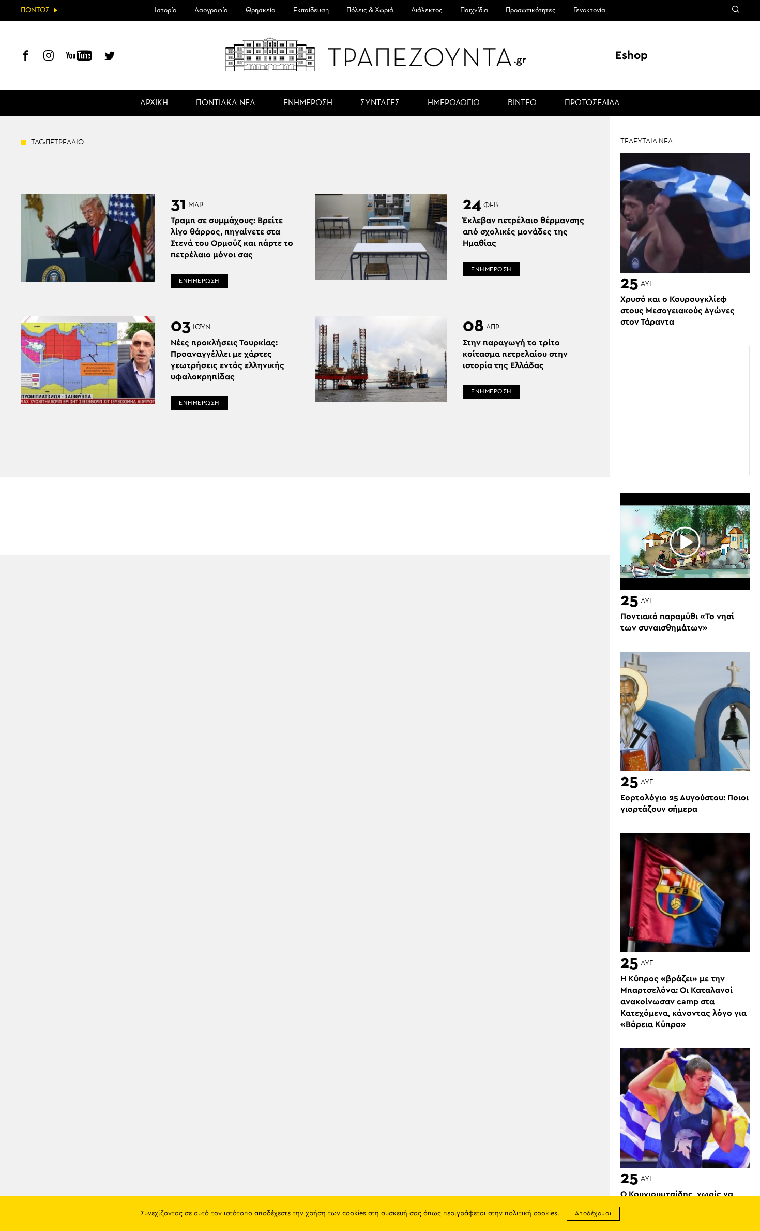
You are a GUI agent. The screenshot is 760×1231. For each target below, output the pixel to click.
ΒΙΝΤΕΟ (522, 103)
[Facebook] (26, 57)
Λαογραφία (211, 10)
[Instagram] (48, 57)
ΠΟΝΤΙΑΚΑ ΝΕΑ (225, 103)
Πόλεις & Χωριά (369, 10)
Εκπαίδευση (311, 10)
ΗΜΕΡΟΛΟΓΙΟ (454, 103)
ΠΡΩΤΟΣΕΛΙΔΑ (592, 103)
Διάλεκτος (427, 10)
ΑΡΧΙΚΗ (154, 103)
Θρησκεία (261, 10)
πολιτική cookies (531, 1213)
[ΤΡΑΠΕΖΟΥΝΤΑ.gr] (380, 54)
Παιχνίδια (474, 10)
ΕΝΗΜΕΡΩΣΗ (307, 103)
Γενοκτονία (589, 10)
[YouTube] (79, 57)
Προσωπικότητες (531, 10)
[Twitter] (109, 57)
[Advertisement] (685, 410)
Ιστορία (166, 10)
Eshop (631, 55)
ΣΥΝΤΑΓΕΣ (380, 103)
